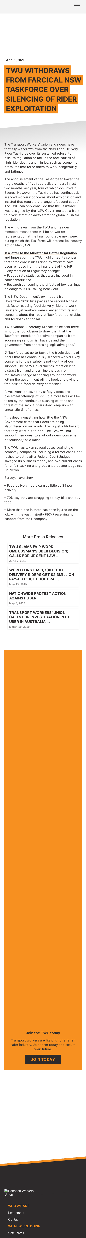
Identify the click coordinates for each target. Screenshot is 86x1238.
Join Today (43, 1059)
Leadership (16, 1213)
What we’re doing (24, 1226)
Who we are (19, 1206)
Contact (13, 1219)
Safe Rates (16, 1233)
